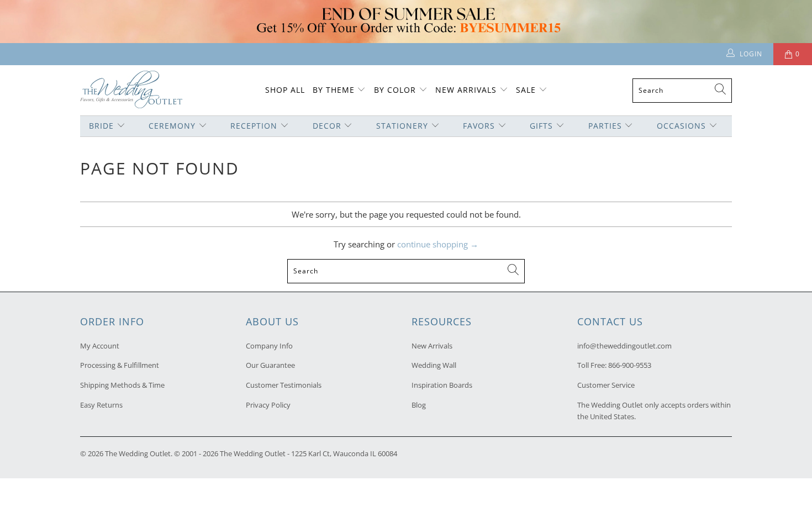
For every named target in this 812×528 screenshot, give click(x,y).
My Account (99, 346)
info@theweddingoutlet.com (624, 346)
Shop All (285, 90)
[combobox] (682, 90)
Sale (526, 90)
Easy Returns (101, 405)
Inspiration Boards (442, 385)
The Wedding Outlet (138, 453)
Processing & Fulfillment (119, 365)
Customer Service (606, 385)
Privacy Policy (268, 405)
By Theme (334, 90)
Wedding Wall (434, 365)
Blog (419, 405)
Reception (253, 125)
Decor (327, 125)
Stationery (402, 125)
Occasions (681, 125)
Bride (101, 125)
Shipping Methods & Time (122, 385)
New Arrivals (467, 90)
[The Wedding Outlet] (131, 90)
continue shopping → (437, 244)
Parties (605, 125)
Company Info (269, 346)
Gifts (541, 125)
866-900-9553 (629, 365)
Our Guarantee (270, 365)
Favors (479, 125)
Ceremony (172, 125)
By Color (395, 90)
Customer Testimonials (283, 385)
